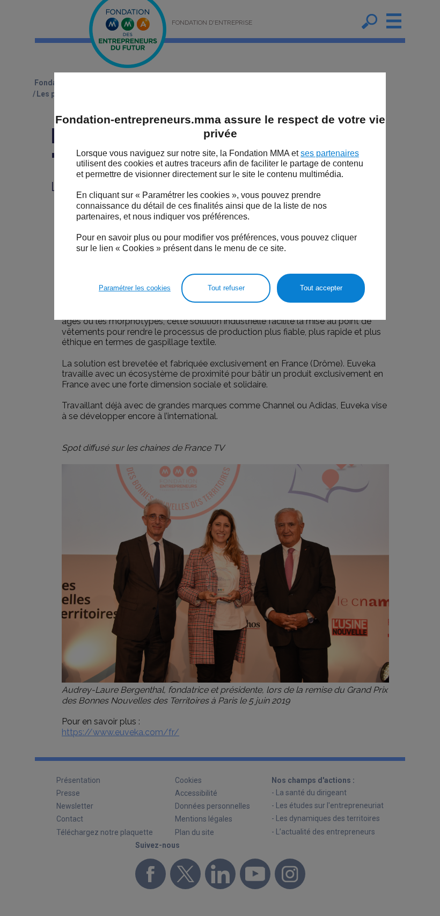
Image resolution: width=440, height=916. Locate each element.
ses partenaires (329, 153)
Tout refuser (226, 288)
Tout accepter (321, 288)
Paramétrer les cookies (135, 288)
